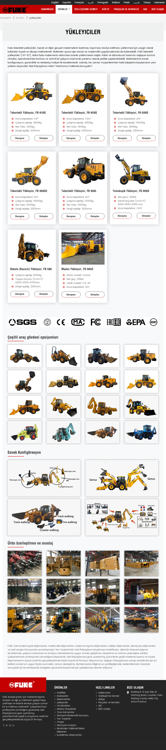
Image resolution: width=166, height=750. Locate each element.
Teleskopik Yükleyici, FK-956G (131, 191)
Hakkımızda (47, 9)
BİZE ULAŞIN (158, 9)
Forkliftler (61, 693)
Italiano (116, 3)
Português (102, 3)
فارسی (136, 3)
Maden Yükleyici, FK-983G (77, 269)
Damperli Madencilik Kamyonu (73, 715)
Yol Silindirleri (63, 706)
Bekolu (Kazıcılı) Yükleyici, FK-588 (31, 269)
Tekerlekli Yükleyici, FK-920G (79, 112)
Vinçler (60, 722)
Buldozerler (62, 696)
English (55, 3)
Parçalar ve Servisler (126, 9)
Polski (127, 3)
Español (67, 3)
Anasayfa (5, 18)
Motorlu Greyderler (66, 709)
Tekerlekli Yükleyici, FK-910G (28, 112)
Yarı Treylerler (64, 719)
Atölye (105, 9)
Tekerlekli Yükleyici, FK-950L (79, 191)
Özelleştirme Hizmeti (86, 9)
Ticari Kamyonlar (65, 712)
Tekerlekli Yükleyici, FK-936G (130, 112)
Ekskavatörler (63, 699)
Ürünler (20, 18)
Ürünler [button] (63, 9)
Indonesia (159, 3)
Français (79, 3)
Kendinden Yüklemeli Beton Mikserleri (71, 730)
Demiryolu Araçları (66, 725)
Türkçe (146, 3)
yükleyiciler (62, 702)
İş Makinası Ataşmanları (69, 735)
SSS (145, 9)
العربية (91, 3)
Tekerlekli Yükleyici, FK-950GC (28, 191)
